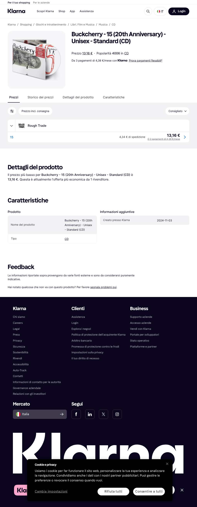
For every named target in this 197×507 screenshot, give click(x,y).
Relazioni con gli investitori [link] (29, 394)
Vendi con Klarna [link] (140, 329)
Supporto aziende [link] (141, 317)
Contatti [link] (18, 376)
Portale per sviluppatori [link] (144, 334)
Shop (61, 11)
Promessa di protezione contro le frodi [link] (95, 346)
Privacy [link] (17, 340)
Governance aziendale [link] (27, 388)
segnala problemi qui (103, 287)
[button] (160, 11)
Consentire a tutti (149, 491)
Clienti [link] (78, 308)
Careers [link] (18, 323)
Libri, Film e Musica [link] (82, 24)
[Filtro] (12, 111)
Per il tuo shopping (19, 2)
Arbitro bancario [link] (82, 340)
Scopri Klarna (45, 11)
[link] (76, 414)
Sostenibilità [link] (20, 352)
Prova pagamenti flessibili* (145, 60)
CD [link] (113, 24)
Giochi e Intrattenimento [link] (51, 24)
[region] (100, 480)
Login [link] (75, 323)
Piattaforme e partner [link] (143, 346)
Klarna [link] (12, 24)
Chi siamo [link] (19, 317)
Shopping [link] (26, 24)
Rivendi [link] (17, 358)
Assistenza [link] (78, 317)
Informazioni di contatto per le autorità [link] (37, 382)
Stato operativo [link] (139, 340)
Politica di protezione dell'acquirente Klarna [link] (99, 334)
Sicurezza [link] (19, 346)
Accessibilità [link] (20, 364)
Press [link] (16, 334)
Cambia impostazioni (51, 492)
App (72, 11)
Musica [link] (103, 24)
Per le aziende (41, 2)
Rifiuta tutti (113, 491)
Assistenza (87, 11)
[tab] (14, 97)
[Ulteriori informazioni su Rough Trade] (11, 126)
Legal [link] (16, 329)
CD (126, 53)
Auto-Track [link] (20, 370)
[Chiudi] (167, 464)
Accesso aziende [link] (140, 323)
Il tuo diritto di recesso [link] (85, 358)
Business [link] (139, 308)
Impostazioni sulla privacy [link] (88, 352)
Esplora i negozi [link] (81, 329)
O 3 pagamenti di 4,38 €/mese (164, 139)
